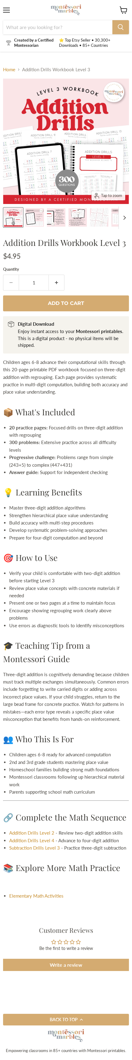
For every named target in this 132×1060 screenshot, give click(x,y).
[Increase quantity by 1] (56, 283)
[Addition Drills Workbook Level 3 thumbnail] (35, 217)
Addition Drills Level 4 (31, 840)
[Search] (120, 27)
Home (9, 69)
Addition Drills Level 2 (31, 833)
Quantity (11, 269)
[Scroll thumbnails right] (123, 217)
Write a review (66, 965)
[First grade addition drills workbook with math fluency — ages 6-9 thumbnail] (13, 217)
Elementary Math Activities (36, 896)
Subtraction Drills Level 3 (34, 848)
